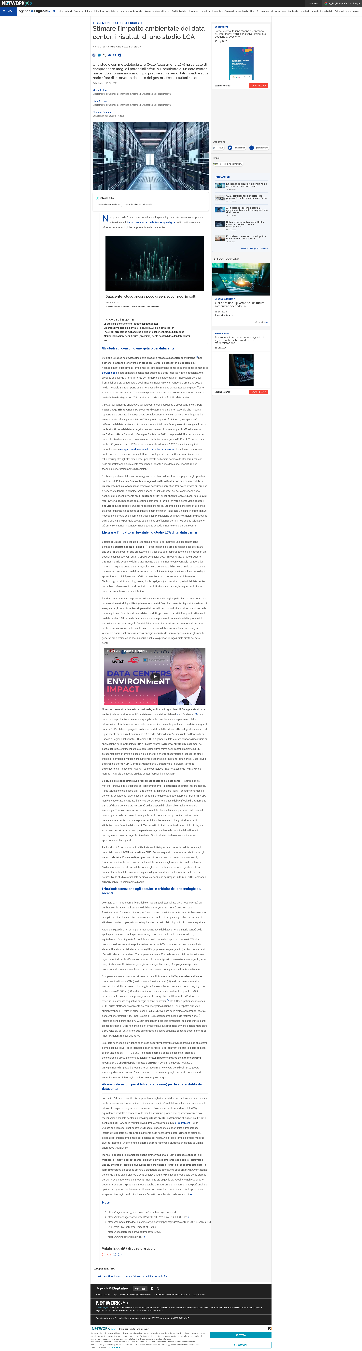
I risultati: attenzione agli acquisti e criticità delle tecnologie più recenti (144, 331)
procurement (182, 1122)
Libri (252, 11)
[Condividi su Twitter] (104, 55)
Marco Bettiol (100, 90)
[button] (8, 11)
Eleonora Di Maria (102, 112)
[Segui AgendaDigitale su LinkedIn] (152, 1288)
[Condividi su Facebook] (94, 55)
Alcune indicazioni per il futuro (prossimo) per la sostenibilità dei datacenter (147, 336)
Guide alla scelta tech (298, 11)
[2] (177, 713)
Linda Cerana (100, 101)
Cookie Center (199, 1295)
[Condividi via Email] (109, 55)
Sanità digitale (179, 11)
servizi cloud (109, 372)
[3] (196, 713)
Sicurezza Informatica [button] (155, 11)
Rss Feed (124, 1295)
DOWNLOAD (259, 85)
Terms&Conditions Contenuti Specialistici (171, 1295)
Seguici (138, 1288)
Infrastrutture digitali (322, 11)
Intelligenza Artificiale (131, 11)
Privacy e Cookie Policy (140, 1295)
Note (106, 340)
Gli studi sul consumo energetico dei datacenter (131, 323)
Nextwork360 (102, 1308)
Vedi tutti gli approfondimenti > (254, 248)
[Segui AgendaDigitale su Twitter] (158, 1288)
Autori (107, 1295)
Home (96, 46)
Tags (115, 1295)
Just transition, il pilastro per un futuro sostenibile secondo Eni (131, 1276)
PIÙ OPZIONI (240, 1345)
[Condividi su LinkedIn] (99, 55)
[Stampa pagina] (119, 55)
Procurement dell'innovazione (271, 11)
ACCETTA (240, 1335)
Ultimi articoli (65, 11)
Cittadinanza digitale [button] (104, 11)
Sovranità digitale (83, 11)
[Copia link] (114, 55)
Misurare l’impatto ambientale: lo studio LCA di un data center (139, 327)
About (99, 1295)
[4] (168, 1000)
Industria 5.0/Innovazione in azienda (230, 11)
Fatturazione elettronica (347, 11)
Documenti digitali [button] (197, 11)
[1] (196, 357)
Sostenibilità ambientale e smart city (122, 46)
